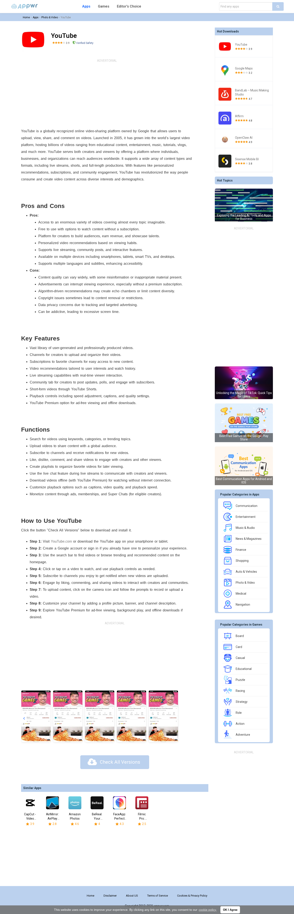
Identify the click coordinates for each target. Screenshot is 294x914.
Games (103, 6)
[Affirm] (225, 118)
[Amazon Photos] (75, 802)
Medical (241, 593)
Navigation (243, 604)
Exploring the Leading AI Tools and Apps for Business (244, 217)
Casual (240, 658)
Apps (86, 6)
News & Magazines (249, 538)
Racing (240, 690)
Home (26, 17)
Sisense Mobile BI (247, 159)
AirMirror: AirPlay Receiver (52, 818)
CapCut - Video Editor (30, 818)
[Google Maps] (225, 70)
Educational (244, 669)
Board (240, 636)
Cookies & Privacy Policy (192, 895)
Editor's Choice (129, 6)
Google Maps (244, 68)
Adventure (243, 734)
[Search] (278, 6)
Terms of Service (157, 895)
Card (239, 647)
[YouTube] (225, 46)
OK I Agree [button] (230, 909)
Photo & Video (49, 17)
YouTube (66, 17)
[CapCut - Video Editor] (30, 802)
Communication (246, 506)
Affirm (239, 116)
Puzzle (240, 680)
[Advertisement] (107, 95)
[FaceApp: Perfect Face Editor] (119, 802)
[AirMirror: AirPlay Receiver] (52, 802)
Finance (241, 549)
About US (132, 895)
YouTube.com (61, 541)
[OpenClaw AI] (225, 139)
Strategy (242, 701)
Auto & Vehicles (246, 571)
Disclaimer (110, 895)
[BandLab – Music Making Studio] (225, 94)
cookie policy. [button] (208, 909)
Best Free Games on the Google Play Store (243, 437)
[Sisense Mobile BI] (225, 161)
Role (239, 712)
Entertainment (245, 517)
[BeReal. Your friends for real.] (97, 802)
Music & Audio (245, 527)
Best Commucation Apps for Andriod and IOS (244, 480)
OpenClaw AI (243, 137)
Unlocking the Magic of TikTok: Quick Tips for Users (244, 394)
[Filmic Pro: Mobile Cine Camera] (142, 802)
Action (240, 723)
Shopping (242, 560)
